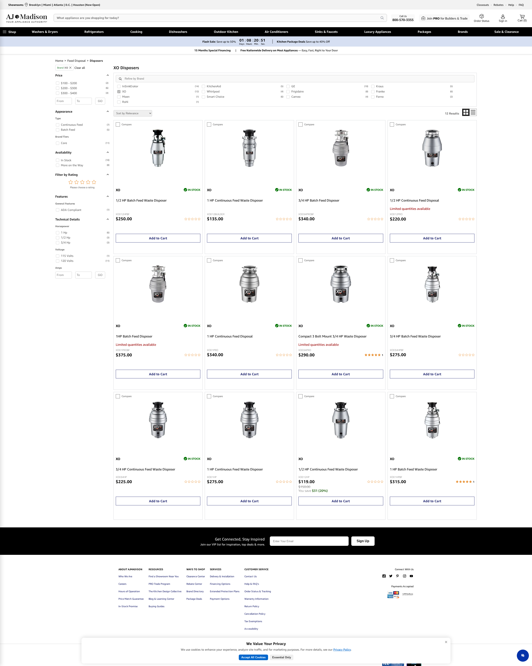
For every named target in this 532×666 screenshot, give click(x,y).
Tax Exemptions (253, 621)
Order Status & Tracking (257, 591)
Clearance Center (195, 576)
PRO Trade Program (159, 583)
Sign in (503, 20)
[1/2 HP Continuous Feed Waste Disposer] (341, 437)
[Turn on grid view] (465, 112)
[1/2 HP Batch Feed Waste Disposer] (158, 166)
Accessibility (251, 628)
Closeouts (483, 4)
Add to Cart (158, 238)
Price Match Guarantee (131, 598)
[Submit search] (382, 18)
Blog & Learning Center (161, 598)
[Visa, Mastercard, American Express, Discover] (393, 597)
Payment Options (219, 598)
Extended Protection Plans (224, 591)
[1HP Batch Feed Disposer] (158, 301)
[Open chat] (523, 655)
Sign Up (363, 541)
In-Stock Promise (128, 606)
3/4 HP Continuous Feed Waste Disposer (145, 469)
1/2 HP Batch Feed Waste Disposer (141, 200)
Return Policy (251, 606)
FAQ (521, 4)
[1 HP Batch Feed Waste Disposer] (432, 437)
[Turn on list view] (473, 112)
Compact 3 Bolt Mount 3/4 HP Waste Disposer (332, 336)
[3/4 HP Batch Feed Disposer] (341, 166)
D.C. (68, 4)
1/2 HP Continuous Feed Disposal (414, 200)
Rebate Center (194, 583)
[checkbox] (57, 83)
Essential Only (281, 657)
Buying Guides (156, 606)
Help (511, 4)
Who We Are (125, 576)
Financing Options (220, 583)
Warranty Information (256, 598)
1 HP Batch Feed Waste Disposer (413, 469)
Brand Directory (195, 591)
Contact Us (250, 576)
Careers (122, 583)
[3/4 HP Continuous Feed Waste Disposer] (158, 437)
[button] (71, 183)
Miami (47, 4)
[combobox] (213, 18)
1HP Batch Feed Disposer (134, 336)
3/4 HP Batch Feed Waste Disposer (415, 336)
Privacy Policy (342, 649)
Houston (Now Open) (86, 4)
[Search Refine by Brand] (120, 78)
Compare (127, 124)
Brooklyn (35, 4)
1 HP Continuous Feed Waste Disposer (235, 200)
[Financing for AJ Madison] (408, 597)
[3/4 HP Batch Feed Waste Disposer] (432, 301)
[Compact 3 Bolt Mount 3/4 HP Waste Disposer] (341, 301)
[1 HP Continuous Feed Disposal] (249, 301)
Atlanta (58, 4)
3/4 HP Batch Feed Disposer (318, 200)
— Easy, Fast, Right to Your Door (289, 50)
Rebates (499, 4)
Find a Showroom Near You (164, 576)
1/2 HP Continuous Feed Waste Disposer (328, 469)
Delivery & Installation (222, 576)
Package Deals (194, 598)
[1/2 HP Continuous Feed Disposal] (432, 166)
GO (100, 101)
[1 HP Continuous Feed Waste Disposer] (249, 166)
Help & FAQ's (251, 583)
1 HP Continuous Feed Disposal (230, 336)
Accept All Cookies (253, 657)
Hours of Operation (129, 591)
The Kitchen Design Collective (165, 591)
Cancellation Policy (254, 613)
